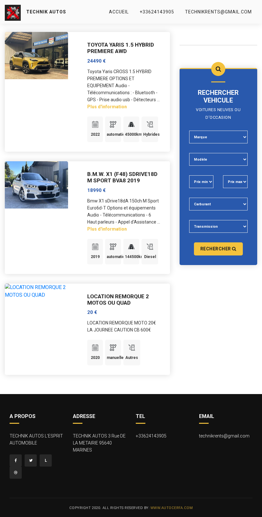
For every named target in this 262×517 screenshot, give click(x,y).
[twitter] (31, 460)
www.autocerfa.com (171, 508)
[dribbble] (16, 473)
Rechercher (216, 248)
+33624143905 (157, 11)
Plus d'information (107, 106)
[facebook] (16, 460)
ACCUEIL (119, 11)
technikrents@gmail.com (218, 11)
